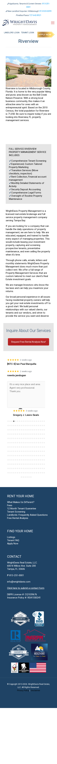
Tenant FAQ (13, 540)
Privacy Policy (23, 690)
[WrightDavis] (19, 23)
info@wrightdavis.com (18, 581)
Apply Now (12, 543)
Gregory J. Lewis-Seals (26, 415)
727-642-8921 (35, 15)
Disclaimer (35, 690)
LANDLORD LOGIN (11, 33)
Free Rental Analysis (17, 518)
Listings (11, 537)
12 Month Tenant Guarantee (21, 508)
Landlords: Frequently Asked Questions (27, 514)
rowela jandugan (16, 375)
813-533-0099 (45, 11)
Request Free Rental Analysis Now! (28, 342)
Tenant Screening (16, 511)
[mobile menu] (52, 23)
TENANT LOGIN (27, 33)
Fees (9, 505)
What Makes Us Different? (20, 502)
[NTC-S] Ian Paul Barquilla (21, 364)
